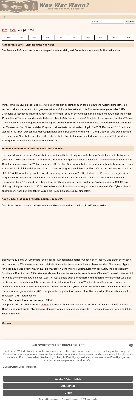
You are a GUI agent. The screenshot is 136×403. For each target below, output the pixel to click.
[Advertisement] (68, 78)
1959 (128, 38)
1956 (88, 38)
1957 (101, 38)
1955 (74, 38)
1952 (35, 38)
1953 (48, 38)
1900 (4, 30)
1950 (13, 30)
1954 (61, 38)
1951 (21, 38)
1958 (114, 38)
